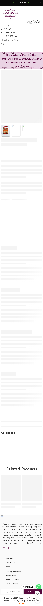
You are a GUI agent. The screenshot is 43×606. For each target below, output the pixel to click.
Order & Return (12, 583)
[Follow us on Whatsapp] (8, 548)
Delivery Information (14, 572)
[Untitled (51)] (5, 131)
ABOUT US (10, 33)
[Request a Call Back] (37, 593)
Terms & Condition (13, 579)
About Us (9, 559)
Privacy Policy (11, 576)
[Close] (40, 3)
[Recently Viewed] (37, 600)
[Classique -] (10, 13)
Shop (8, 567)
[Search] (40, 22)
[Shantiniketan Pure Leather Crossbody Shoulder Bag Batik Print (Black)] (32, 488)
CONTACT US (11, 36)
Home (16, 66)
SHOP (8, 29)
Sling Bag (25, 66)
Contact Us (10, 563)
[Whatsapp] (38, 586)
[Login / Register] (27, 22)
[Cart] (30, 22)
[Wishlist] (34, 22)
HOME (8, 26)
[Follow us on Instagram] (3, 548)
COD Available (21, 3)
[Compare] (37, 22)
